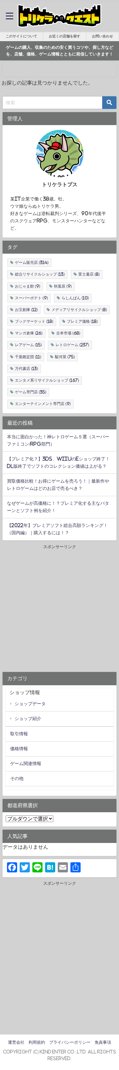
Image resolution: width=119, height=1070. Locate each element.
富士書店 (89, 274)
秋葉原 (63, 286)
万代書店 (26, 368)
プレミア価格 (82, 321)
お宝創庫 (26, 310)
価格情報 (19, 748)
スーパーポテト (31, 298)
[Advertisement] (59, 609)
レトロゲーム (72, 345)
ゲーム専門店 (30, 392)
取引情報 (19, 733)
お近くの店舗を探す (64, 36)
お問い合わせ (102, 36)
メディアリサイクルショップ (79, 310)
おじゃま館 (27, 286)
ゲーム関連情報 (25, 763)
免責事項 (103, 1042)
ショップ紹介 (28, 718)
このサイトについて (21, 36)
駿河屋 (65, 357)
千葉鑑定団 (28, 357)
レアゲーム (28, 345)
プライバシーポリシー (69, 1042)
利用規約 (37, 1042)
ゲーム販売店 (32, 262)
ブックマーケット (34, 321)
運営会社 (16, 1042)
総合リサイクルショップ (40, 274)
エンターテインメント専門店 (43, 404)
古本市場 (68, 333)
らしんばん (75, 298)
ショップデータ (30, 703)
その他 (16, 778)
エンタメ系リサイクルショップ (47, 380)
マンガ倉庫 (29, 333)
